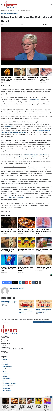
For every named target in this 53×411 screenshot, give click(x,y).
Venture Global (34, 99)
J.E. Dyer (3, 341)
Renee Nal (3, 345)
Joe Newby (16, 348)
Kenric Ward (22, 348)
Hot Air (4, 362)
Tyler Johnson (4, 352)
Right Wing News (6, 378)
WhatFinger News (7, 390)
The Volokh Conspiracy (8, 386)
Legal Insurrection (7, 369)
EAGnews (5, 359)
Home (3, 10)
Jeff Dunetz (10, 348)
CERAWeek (8, 126)
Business (7, 10)
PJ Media (5, 376)
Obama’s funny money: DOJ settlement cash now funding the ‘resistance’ (25, 311)
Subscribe (42, 321)
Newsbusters (6, 374)
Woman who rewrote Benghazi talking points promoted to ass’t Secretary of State (8, 303)
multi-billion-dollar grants (16, 197)
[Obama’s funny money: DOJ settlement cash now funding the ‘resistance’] (26, 304)
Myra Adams (4, 348)
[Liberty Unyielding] (10, 4)
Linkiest (4, 371)
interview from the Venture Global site (15, 167)
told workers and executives (26, 157)
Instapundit (5, 364)
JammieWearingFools (7, 366)
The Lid (4, 381)
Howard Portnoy (5, 337)
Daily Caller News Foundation (9, 24)
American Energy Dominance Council (36, 154)
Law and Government (12, 13)
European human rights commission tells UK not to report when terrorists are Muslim (43, 311)
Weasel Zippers (6, 388)
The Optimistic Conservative (9, 383)
